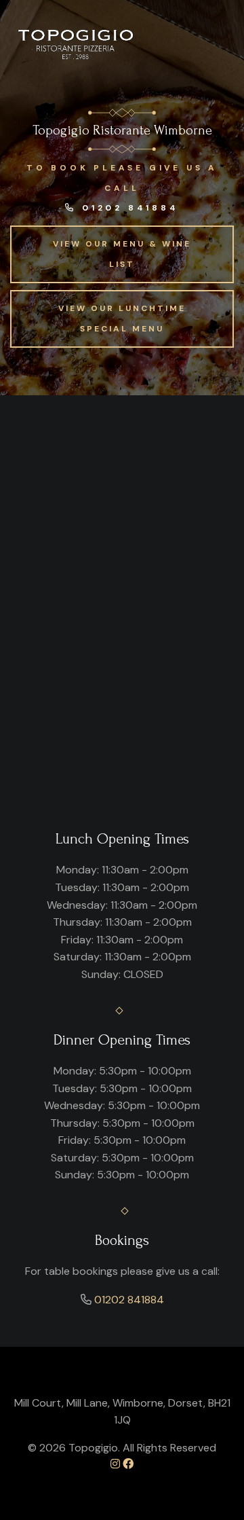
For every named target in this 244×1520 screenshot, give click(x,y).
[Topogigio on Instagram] (115, 1464)
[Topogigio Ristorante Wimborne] (77, 44)
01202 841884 (127, 207)
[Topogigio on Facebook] (128, 1464)
